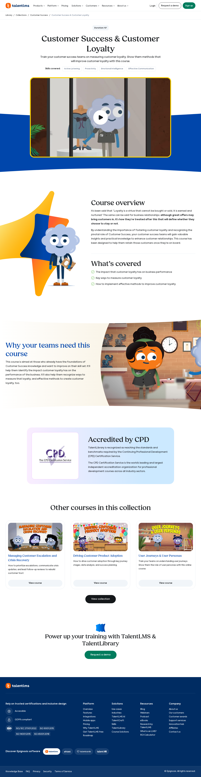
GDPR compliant (23, 720)
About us (121, 6)
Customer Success (39, 15)
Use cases (117, 709)
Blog (142, 709)
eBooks (144, 721)
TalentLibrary (118, 728)
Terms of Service (63, 772)
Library (9, 15)
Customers (91, 6)
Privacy (36, 772)
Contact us (175, 732)
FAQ (28, 772)
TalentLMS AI (118, 717)
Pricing (64, 6)
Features (87, 713)
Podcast (144, 717)
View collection (100, 599)
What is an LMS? (148, 731)
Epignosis (171, 771)
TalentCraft (118, 721)
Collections (21, 15)
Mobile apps (89, 721)
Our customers (176, 713)
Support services (177, 721)
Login (152, 6)
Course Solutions (120, 732)
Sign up (189, 6)
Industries (117, 713)
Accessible (20, 711)
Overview (88, 709)
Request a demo (170, 6)
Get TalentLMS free (93, 732)
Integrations (89, 717)
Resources (107, 6)
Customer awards (178, 717)
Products (38, 6)
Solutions (76, 6)
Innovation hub (176, 724)
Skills (114, 724)
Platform (52, 6)
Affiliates (173, 728)
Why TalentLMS (91, 728)
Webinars (144, 713)
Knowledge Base (14, 772)
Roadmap (88, 736)
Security (47, 772)
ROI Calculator (147, 735)
